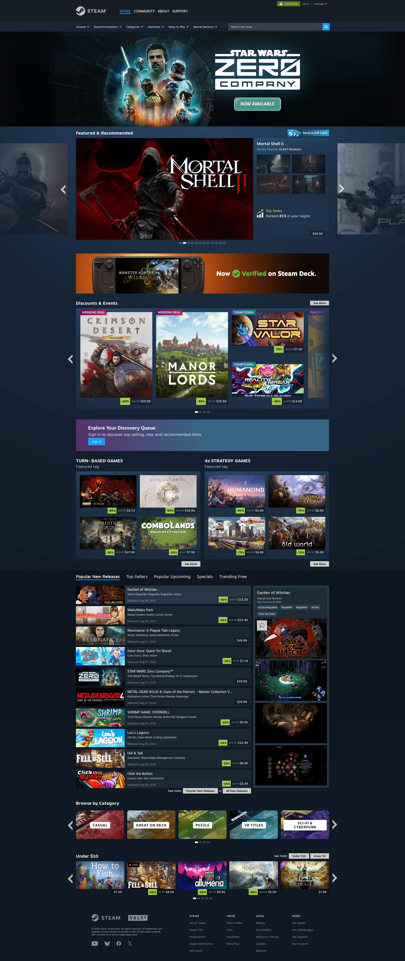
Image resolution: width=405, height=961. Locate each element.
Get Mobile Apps (302, 929)
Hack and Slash (267, 613)
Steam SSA (196, 929)
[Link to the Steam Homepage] (91, 14)
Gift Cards (195, 950)
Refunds (261, 950)
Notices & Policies (267, 936)
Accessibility (263, 929)
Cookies (261, 943)
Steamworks (197, 936)
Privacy (260, 923)
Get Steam (298, 923)
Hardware (233, 936)
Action (315, 607)
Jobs (230, 929)
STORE (125, 11)
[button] (83, 27)
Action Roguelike (268, 607)
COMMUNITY (144, 11)
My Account (300, 943)
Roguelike (301, 607)
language (319, 3)
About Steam (197, 923)
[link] (291, 234)
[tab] (98, 576)
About (163, 11)
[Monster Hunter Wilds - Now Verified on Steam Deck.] (202, 273)
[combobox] (275, 26)
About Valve (234, 923)
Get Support (300, 936)
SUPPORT (180, 11)
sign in (305, 3)
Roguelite (287, 607)
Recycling (233, 943)
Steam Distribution (201, 943)
